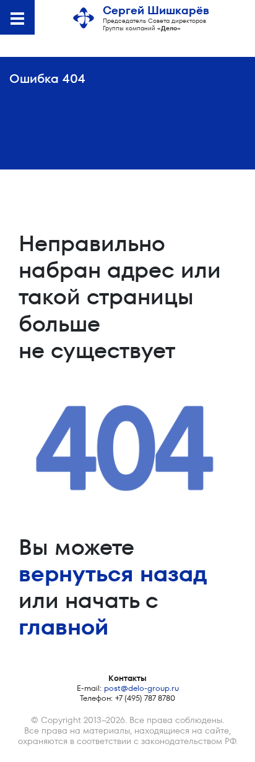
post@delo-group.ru (141, 688)
